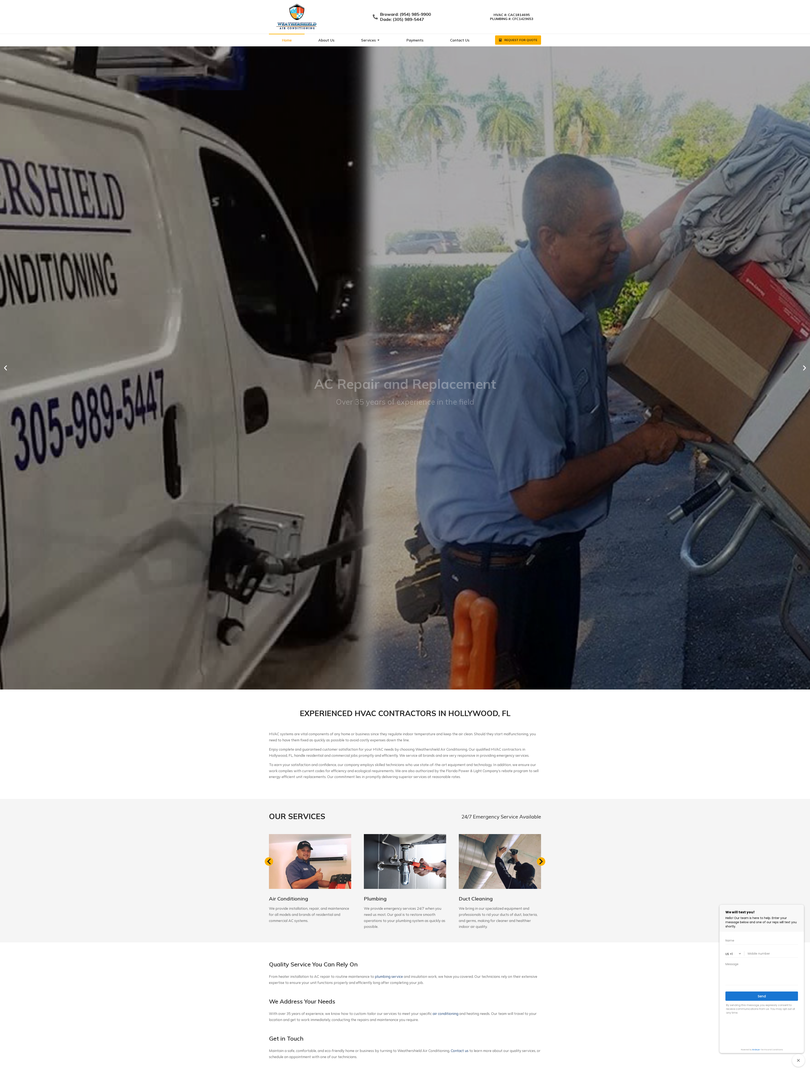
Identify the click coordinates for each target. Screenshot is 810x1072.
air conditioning (445, 1013)
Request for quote (520, 40)
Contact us (459, 1050)
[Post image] (310, 861)
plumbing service (389, 976)
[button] (5, 368)
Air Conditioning (288, 898)
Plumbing (375, 898)
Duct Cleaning (476, 898)
